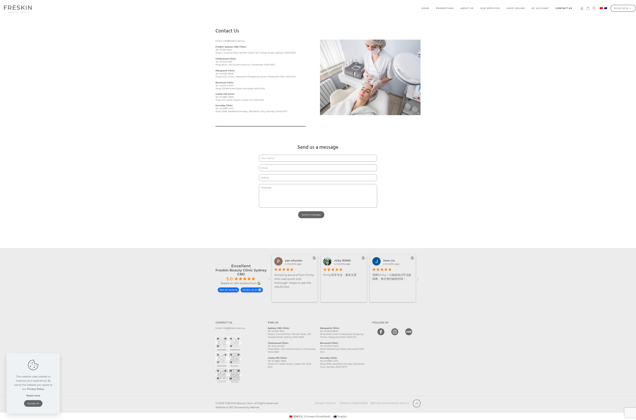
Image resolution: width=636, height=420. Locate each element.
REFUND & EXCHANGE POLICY (390, 403)
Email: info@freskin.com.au (230, 40)
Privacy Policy (35, 389)
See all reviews (228, 289)
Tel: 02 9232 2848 (224, 73)
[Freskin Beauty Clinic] (17, 8)
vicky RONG (342, 260)
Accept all (33, 403)
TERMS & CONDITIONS (353, 403)
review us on (250, 289)
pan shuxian (293, 260)
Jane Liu (389, 260)
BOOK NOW (621, 8)
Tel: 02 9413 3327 (224, 61)
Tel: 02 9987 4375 (224, 108)
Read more (33, 395)
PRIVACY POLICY (325, 403)
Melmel (254, 407)
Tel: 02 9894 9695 (224, 97)
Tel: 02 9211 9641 (223, 49)
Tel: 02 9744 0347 (224, 85)
